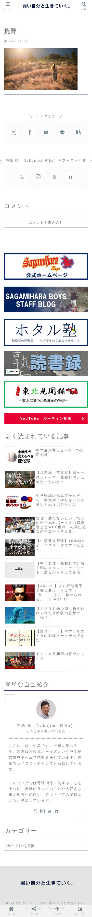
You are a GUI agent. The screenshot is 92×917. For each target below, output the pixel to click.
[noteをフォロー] (70, 177)
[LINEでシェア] (62, 132)
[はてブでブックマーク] (46, 132)
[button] (78, 132)
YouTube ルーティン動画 (46, 418)
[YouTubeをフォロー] (54, 177)
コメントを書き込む (46, 222)
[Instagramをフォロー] (38, 177)
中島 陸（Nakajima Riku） (46, 725)
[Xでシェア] (14, 132)
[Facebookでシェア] (30, 132)
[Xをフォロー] (22, 177)
